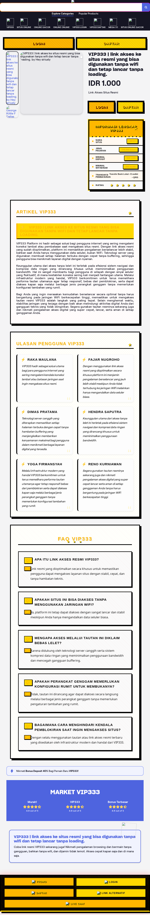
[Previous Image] (23, 83)
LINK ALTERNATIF (113, 892)
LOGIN (39, 43)
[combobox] (71, 7)
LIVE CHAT (77, 902)
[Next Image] (79, 83)
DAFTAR (111, 43)
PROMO (41, 882)
